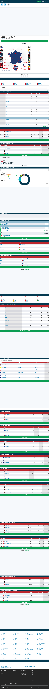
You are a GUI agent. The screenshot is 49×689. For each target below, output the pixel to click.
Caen (2, 80)
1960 (25, 654)
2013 (1, 645)
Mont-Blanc (15, 84)
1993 (13, 643)
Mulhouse (4, 640)
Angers (16, 643)
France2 (3, 38)
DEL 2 (35, 372)
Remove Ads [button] (27, 187)
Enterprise (32, 680)
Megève (28, 639)
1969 (25, 645)
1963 (25, 650)
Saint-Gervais (28, 658)
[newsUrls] (23, 76)
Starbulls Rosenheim (20, 372)
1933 (37, 650)
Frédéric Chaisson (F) (8, 449)
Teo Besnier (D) (3, 365)
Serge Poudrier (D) (6, 546)
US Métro (28, 653)
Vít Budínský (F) (7, 419)
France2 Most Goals (27, 662)
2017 (1, 640)
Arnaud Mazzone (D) (7, 598)
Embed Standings (45, 90)
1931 (37, 653)
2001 (13, 633)
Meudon (15, 83)
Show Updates (24, 43)
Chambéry (3, 82)
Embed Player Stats (44, 126)
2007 (1, 653)
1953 (37, 633)
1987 (13, 650)
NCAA (35, 365)
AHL (11, 675)
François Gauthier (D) (7, 600)
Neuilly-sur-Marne (28, 83)
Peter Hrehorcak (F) (25, 263)
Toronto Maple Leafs (23, 678)
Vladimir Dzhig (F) (22, 249)
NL (11, 678)
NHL (11, 672)
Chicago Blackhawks (23, 672)
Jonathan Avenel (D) (8, 475)
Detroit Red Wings (23, 673)
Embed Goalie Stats (44, 142)
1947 (37, 640)
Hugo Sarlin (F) (25, 260)
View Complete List (24, 380)
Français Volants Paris (18, 654)
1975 (25, 638)
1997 (13, 638)
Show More (24, 139)
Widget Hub (32, 672)
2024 (1, 633)
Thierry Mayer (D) (6, 597)
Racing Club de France (42, 643)
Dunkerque (3, 84)
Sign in (43, 1)
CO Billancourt (41, 639)
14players (3, 299)
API (31, 678)
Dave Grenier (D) (7, 443)
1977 (25, 635)
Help (32, 674)
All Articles (24, 165)
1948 (37, 639)
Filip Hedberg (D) (5, 230)
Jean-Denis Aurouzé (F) (7, 459)
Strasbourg (27, 84)
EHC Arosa (19, 375)
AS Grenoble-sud (29, 640)
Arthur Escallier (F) (5, 232)
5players (15, 300)
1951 (37, 635)
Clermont (16, 635)
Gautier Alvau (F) (4, 227)
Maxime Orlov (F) (3, 375)
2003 (1, 658)
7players (15, 296)
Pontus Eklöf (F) (3, 367)
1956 (25, 658)
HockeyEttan (36, 367)
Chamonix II (40, 634)
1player (27, 301)
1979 (25, 633)
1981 (13, 658)
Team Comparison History (24, 330)
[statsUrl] (27, 76)
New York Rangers (23, 675)
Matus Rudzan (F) (25, 258)
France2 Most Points (27, 665)
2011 (1, 648)
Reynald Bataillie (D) (7, 462)
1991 (13, 645)
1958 (25, 655)
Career (32, 681)
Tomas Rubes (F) (3, 372)
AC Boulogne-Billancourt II (30, 649)
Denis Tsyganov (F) (22, 250)
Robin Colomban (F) (4, 377)
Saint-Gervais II (29, 645)
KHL (11, 673)
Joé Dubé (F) (6, 134)
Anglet (3, 639)
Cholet (3, 83)
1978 (25, 634)
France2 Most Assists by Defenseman (6, 667)
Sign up (39, 1)
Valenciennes (39, 83)
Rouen (19, 377)
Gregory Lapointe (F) (22, 244)
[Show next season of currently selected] (48, 87)
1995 (13, 640)
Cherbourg (16, 640)
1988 (13, 649)
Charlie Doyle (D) (25, 265)
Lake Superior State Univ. (21, 365)
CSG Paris (40, 640)
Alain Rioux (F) (7, 417)
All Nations (2, 678)
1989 (13, 648)
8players (3, 301)
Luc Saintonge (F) (7, 527)
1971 (25, 643)
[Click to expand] (48, 92)
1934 (37, 649)
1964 (25, 649)
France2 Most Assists (4, 666)
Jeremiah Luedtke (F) (7, 131)
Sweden (2, 672)
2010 (1, 649)
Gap (3, 650)
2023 (1, 634)
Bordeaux (4, 643)
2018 (1, 639)
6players (15, 299)
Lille (27, 648)
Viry (15, 645)
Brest (6, 111)
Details (46, 230)
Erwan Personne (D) (8, 476)
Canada (2, 673)
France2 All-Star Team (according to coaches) (7, 662)
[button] (24, 41)
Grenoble (28, 643)
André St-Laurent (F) (7, 489)
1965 (25, 648)
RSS (31, 679)
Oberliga (36, 369)
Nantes (27, 82)
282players (3, 296)
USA (1, 674)
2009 (1, 650)
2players (27, 299)
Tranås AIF (19, 367)
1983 (13, 655)
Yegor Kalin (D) (3, 364)
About (32, 673)
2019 (1, 638)
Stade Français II (41, 648)
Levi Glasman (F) (22, 247)
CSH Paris (40, 650)
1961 (25, 653)
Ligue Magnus (37, 377)
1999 (13, 635)
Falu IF (2, 231)
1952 (37, 634)
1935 (37, 648)
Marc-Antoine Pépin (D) (6, 235)
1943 (37, 643)
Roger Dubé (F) (6, 541)
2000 (13, 634)
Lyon (14, 82)
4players (15, 301)
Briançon (4, 638)
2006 (1, 654)
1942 (37, 644)
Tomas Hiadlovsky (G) (8, 151)
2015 (1, 643)
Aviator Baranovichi (20, 364)
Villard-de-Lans (40, 84)
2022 (1, 635)
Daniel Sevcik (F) (7, 416)
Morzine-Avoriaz (28, 80)
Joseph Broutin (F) (7, 136)
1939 (37, 645)
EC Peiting (19, 369)
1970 (25, 644)
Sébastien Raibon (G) (8, 150)
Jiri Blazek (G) (7, 153)
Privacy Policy (33, 675)
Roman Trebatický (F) (8, 435)
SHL (11, 674)
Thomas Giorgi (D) (7, 473)
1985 (13, 653)
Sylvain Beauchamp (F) (8, 432)
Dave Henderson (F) (7, 414)
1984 (13, 654)
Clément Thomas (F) (7, 457)
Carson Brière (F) (3, 369)
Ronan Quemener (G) (8, 148)
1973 (25, 640)
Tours (38, 80)
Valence (39, 82)
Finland (2, 675)
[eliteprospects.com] (2, 1)
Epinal (15, 80)
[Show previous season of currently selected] (1, 87)
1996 (13, 639)
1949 (37, 638)
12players (3, 300)
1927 (37, 654)
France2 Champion (3, 665)
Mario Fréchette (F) (7, 595)
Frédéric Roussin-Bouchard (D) (8, 460)
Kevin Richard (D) (5, 223)
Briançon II (5, 224)
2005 (1, 655)
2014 (1, 644)
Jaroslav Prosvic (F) (7, 446)
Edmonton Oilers (23, 674)
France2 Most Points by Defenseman (30, 666)
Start (1, 34)
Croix (27, 644)
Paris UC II (40, 635)
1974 (25, 639)
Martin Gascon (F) (7, 487)
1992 (13, 644)
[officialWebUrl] (21, 76)
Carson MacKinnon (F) (4, 370)
